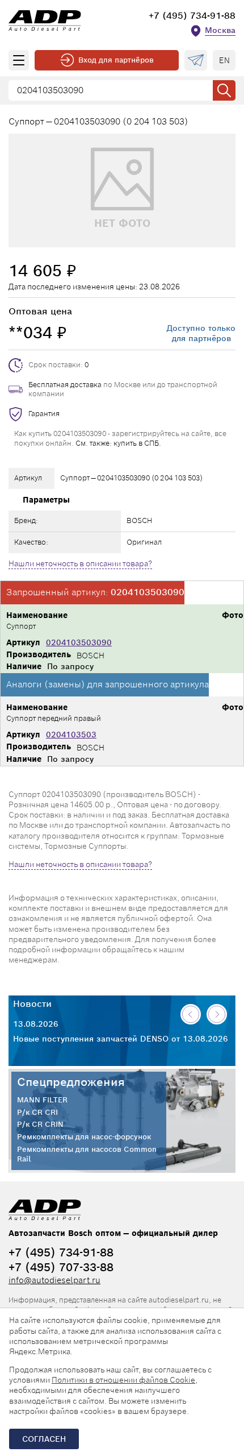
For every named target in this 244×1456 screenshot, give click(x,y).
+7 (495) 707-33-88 (61, 1267)
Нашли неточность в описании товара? (80, 563)
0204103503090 (79, 642)
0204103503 (71, 734)
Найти (224, 90)
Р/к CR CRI (37, 1112)
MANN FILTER (42, 1100)
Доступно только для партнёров (201, 333)
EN (224, 60)
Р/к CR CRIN (40, 1124)
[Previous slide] (190, 1014)
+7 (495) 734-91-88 (192, 16)
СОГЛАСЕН (44, 1439)
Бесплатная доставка (65, 384)
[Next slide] (217, 1014)
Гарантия (44, 413)
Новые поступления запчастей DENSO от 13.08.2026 (120, 1039)
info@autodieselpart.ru (54, 1280)
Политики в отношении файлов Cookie (123, 1380)
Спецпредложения (71, 1082)
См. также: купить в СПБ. (118, 443)
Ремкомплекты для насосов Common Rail (87, 1154)
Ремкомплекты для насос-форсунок (84, 1137)
